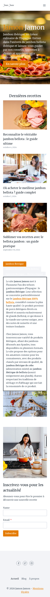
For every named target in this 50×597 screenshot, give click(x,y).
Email (7, 520)
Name (6, 507)
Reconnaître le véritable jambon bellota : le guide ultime (20, 139)
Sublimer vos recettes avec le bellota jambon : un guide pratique (23, 241)
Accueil (15, 578)
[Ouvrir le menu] (44, 5)
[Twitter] (25, 563)
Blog (24, 578)
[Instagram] (31, 563)
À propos (34, 578)
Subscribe (10, 533)
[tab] (14, 264)
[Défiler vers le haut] (43, 593)
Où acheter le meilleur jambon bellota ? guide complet (24, 190)
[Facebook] (18, 563)
